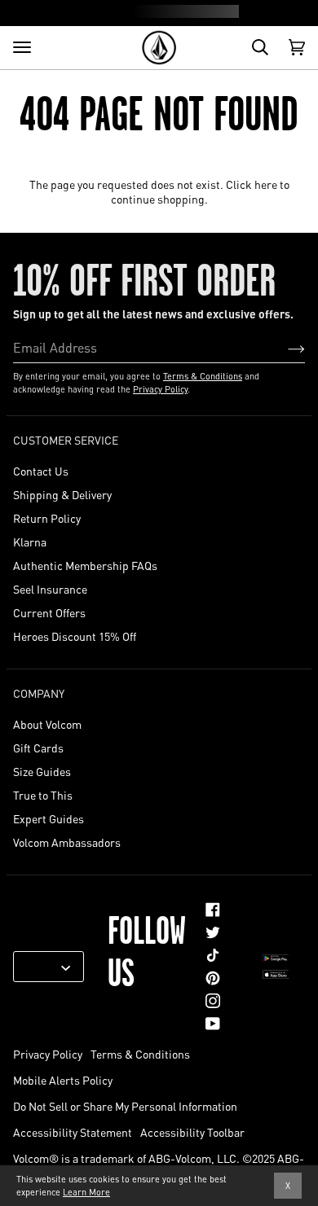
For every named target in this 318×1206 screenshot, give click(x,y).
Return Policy (47, 518)
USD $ (42, 966)
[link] (212, 909)
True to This (43, 794)
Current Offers (49, 612)
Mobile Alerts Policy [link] (63, 1079)
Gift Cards (38, 747)
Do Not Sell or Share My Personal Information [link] (125, 1106)
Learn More (86, 1192)
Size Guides (42, 771)
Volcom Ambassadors (67, 842)
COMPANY (38, 693)
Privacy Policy (160, 389)
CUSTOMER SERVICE (65, 439)
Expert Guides (48, 818)
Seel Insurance (50, 588)
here (265, 184)
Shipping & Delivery (62, 494)
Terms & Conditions (202, 376)
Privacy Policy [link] (47, 1053)
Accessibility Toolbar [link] (192, 1132)
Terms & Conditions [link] (140, 1053)
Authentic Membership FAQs (85, 565)
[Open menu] (22, 47)
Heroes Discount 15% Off (74, 636)
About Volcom (47, 724)
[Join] (283, 348)
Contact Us (40, 470)
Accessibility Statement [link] (72, 1132)
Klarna (29, 541)
